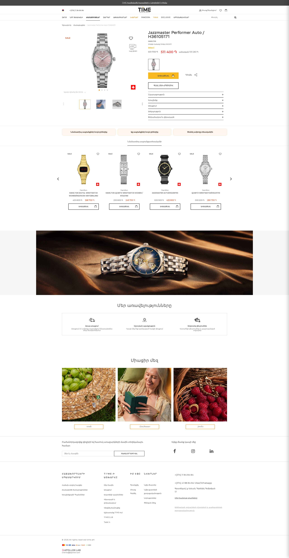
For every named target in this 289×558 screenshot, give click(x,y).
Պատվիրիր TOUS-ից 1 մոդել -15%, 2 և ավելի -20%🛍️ (144, 3)
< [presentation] (63, 104)
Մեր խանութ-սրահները (186, 498)
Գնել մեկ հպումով (163, 85)
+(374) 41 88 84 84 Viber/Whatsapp (193, 483)
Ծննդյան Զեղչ (150, 503)
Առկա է (151, 48)
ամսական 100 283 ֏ (188, 52)
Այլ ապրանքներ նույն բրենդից (144, 132)
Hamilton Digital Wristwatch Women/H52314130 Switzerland (83, 194)
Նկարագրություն (156, 94)
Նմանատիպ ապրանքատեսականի (144, 141)
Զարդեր (106, 17)
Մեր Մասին (108, 485)
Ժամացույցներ (93, 17)
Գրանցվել (134, 485)
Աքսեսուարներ (120, 17)
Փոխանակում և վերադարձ (161, 117)
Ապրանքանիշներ (181, 17)
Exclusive (165, 17)
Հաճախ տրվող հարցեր (72, 485)
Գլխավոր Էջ (67, 25)
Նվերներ (134, 17)
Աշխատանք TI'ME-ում (113, 513)
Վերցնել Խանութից (112, 508)
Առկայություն (154, 111)
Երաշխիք (152, 100)
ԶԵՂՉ (64, 17)
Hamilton (152, 41)
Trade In (107, 522)
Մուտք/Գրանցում (208, 10)
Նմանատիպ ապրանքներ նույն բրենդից (89, 132)
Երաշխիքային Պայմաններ (73, 495)
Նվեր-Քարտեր (150, 485)
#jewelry (200, 427)
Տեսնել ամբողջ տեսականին (200, 132)
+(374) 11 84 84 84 (184, 475)
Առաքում (152, 106)
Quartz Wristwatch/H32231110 (206, 193)
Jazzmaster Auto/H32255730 (165, 193)
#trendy (89, 427)
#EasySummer (144, 427)
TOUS (155, 17)
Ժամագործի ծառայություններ (75, 490)
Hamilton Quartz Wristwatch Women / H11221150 (124, 194)
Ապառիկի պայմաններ (113, 495)
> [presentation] (142, 104)
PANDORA (145, 17)
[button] (99, 90)
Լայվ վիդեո (133, 51)
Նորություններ (150, 498)
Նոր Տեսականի (76, 17)
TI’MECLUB (108, 517)
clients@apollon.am (71, 553)
